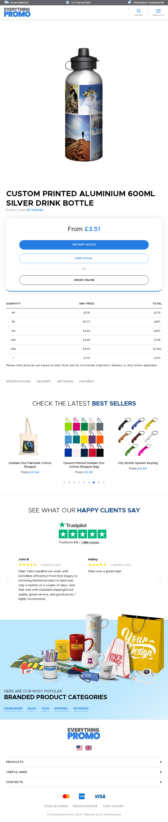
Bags (32, 708)
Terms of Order (113, 806)
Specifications (18, 381)
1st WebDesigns (110, 814)
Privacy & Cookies (56, 806)
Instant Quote (84, 244)
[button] (64, 482)
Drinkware (13, 708)
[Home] (17, 12)
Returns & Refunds (85, 806)
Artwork (65, 381)
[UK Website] (88, 749)
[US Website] (79, 749)
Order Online (84, 280)
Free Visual (84, 258)
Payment (86, 381)
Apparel (61, 708)
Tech (45, 708)
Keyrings (81, 708)
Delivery (43, 381)
